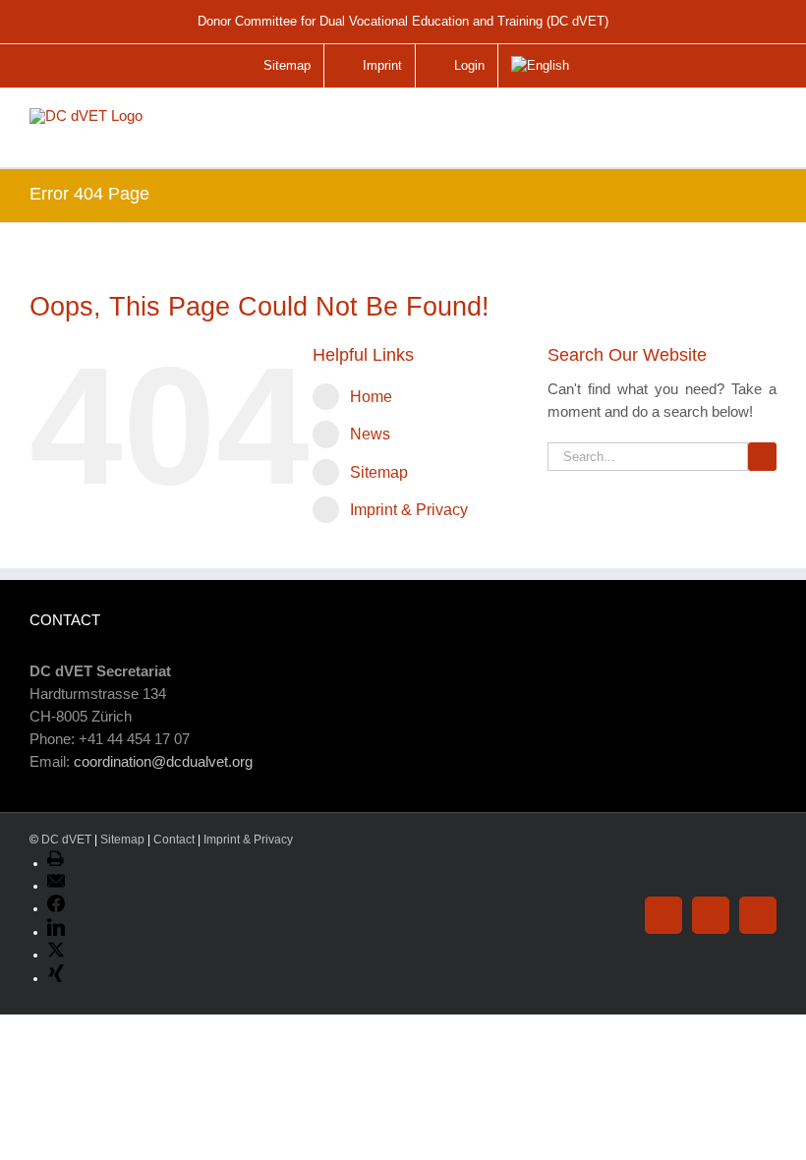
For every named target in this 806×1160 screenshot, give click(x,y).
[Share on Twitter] (56, 954)
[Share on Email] (56, 886)
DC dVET (66, 839)
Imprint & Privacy (409, 509)
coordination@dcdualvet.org (163, 761)
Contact (174, 839)
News (370, 434)
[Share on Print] (55, 863)
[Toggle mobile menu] (763, 129)
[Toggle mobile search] (721, 122)
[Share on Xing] (56, 978)
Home (371, 396)
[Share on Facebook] (56, 908)
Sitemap (379, 472)
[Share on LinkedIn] (56, 932)
